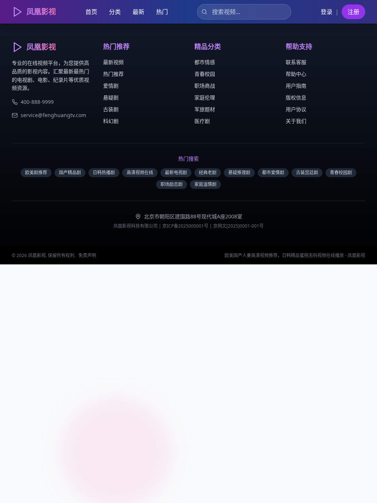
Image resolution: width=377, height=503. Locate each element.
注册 (353, 12)
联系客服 (296, 62)
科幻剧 (111, 120)
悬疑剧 (111, 97)
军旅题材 (204, 109)
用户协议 (296, 109)
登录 (326, 12)
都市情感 (204, 62)
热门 (162, 12)
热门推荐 (113, 73)
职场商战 (204, 85)
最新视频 (113, 62)
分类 (115, 12)
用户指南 (296, 85)
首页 (91, 12)
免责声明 (87, 255)
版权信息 (296, 97)
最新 (138, 12)
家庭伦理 (204, 97)
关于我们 (296, 120)
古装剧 (111, 109)
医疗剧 (202, 120)
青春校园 (204, 73)
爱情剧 (111, 85)
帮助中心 (296, 73)
